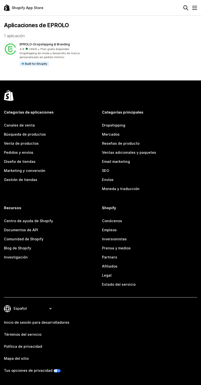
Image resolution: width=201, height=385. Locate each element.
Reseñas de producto (120, 143)
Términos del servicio (22, 334)
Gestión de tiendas (20, 180)
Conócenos (112, 221)
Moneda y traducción (120, 189)
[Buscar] (185, 7)
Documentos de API (21, 230)
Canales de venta (19, 125)
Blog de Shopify (17, 248)
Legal (107, 275)
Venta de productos (21, 143)
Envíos (107, 180)
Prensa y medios (116, 248)
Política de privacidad (23, 346)
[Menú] (194, 7)
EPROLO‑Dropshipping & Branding (45, 44)
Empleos (109, 230)
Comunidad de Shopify (23, 239)
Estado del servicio (119, 284)
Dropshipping (113, 125)
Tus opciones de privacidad (28, 370)
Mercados (111, 134)
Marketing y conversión (24, 170)
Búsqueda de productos (25, 134)
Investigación (16, 257)
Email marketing (116, 161)
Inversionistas (114, 239)
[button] (51, 55)
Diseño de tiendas (20, 161)
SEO (105, 170)
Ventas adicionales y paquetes (129, 152)
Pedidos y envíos (18, 152)
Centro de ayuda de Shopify (28, 221)
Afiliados (109, 266)
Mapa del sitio (16, 358)
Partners (109, 257)
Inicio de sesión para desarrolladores (36, 322)
